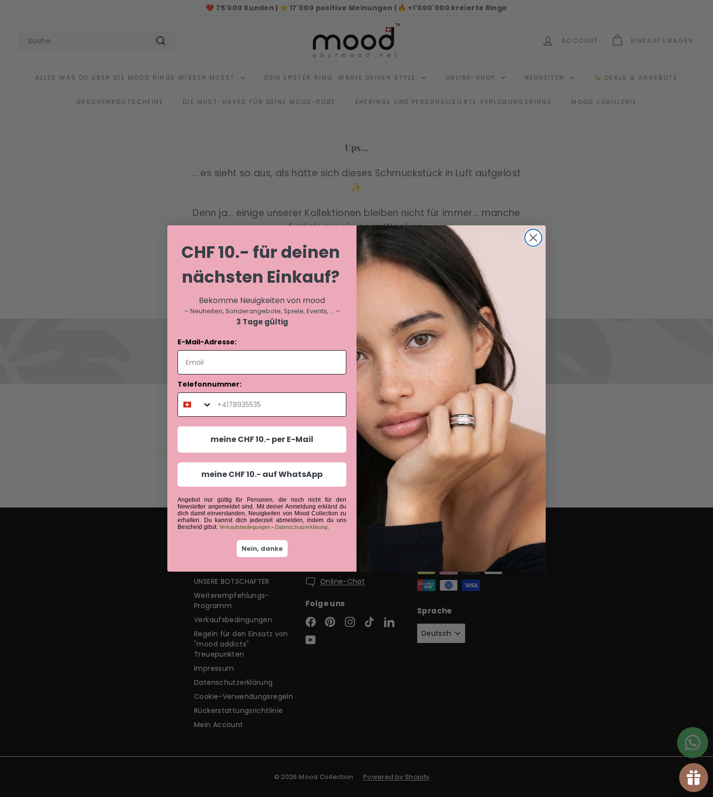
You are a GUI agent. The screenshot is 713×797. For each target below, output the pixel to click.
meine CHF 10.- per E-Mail (262, 439)
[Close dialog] (533, 237)
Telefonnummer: (210, 384)
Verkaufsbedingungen (244, 527)
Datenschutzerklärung (301, 527)
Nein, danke (262, 548)
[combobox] (195, 404)
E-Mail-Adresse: (207, 342)
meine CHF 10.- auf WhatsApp (262, 474)
